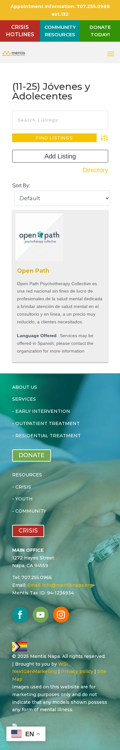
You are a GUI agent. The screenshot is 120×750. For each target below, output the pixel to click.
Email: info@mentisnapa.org (59, 585)
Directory (95, 170)
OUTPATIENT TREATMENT (47, 423)
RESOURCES (27, 475)
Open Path (33, 271)
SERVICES (24, 399)
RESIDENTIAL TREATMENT (48, 436)
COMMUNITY (30, 511)
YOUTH (24, 499)
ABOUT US (24, 387)
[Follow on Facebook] (20, 615)
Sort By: (21, 185)
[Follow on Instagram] (61, 615)
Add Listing (60, 156)
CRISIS (23, 487)
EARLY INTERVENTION (42, 411)
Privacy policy (77, 671)
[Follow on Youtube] (41, 615)
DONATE (31, 455)
